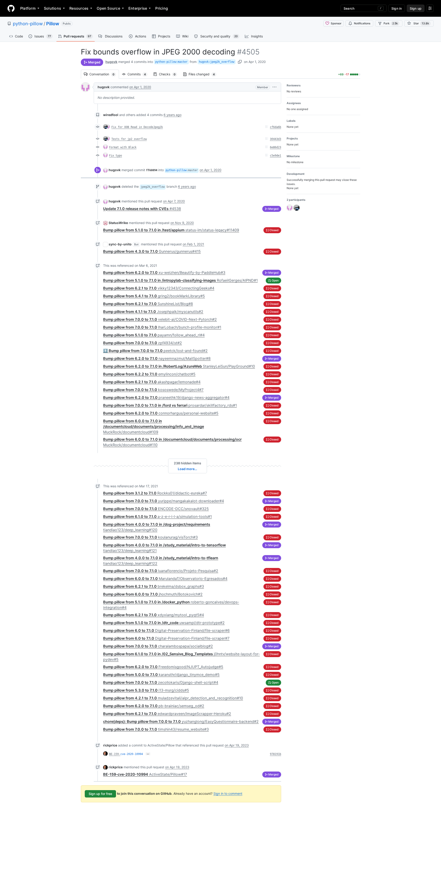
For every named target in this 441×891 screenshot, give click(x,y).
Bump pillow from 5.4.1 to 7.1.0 (154, 296)
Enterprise (137, 8)
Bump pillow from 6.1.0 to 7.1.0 (157, 516)
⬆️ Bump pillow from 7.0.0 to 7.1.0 (155, 350)
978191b (275, 754)
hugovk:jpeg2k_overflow (216, 61)
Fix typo (115, 155)
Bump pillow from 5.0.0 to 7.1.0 (161, 674)
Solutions (52, 8)
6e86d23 (275, 147)
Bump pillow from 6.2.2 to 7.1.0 (149, 374)
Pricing (161, 8)
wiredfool (110, 115)
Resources (78, 8)
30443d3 (275, 139)
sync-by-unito (120, 244)
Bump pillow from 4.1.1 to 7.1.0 (153, 311)
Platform (28, 8)
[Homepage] (11, 8)
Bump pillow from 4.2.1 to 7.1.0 (173, 698)
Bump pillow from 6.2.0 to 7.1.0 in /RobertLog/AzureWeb (179, 366)
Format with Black (122, 147)
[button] (274, 87)
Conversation (104, 74)
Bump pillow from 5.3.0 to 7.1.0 (146, 690)
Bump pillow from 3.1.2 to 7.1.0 (155, 493)
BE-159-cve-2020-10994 (145, 774)
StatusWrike (118, 223)
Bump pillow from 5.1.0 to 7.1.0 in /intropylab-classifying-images (180, 280)
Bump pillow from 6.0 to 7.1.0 (166, 630)
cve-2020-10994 (131, 754)
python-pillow (28, 23)
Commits (138, 74)
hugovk (111, 62)
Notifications (362, 23)
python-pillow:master (171, 61)
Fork (391, 23)
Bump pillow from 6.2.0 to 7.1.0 (164, 272)
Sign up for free (100, 794)
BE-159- (114, 754)
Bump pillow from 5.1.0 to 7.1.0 (154, 335)
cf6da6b (275, 127)
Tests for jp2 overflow (129, 139)
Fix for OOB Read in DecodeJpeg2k (137, 127)
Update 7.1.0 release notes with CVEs (142, 208)
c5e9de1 (275, 155)
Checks (169, 74)
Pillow (52, 23)
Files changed (204, 74)
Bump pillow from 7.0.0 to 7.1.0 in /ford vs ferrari (170, 405)
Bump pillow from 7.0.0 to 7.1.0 (160, 319)
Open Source (108, 8)
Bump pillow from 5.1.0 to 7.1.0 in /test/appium (171, 230)
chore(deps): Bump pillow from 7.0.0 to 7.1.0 (181, 721)
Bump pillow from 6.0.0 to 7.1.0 (165, 578)
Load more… (187, 469)
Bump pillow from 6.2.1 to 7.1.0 (158, 288)
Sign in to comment (227, 793)
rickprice (110, 745)
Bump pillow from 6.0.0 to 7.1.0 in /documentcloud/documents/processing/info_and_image (153, 426)
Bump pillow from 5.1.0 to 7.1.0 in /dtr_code (164, 622)
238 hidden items (187, 463)
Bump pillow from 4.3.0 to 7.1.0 (152, 251)
